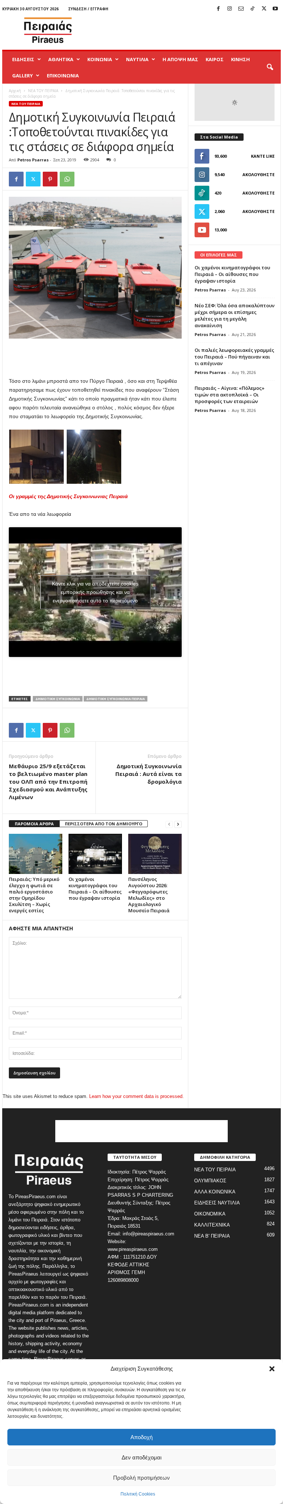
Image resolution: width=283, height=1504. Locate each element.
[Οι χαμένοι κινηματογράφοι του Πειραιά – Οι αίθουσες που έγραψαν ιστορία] (95, 854)
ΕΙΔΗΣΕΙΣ (23, 59)
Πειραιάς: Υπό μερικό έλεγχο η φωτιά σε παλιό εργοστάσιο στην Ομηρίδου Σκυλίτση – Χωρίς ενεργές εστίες (34, 895)
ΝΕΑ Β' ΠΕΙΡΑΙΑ (212, 1236)
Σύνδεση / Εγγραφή (88, 8)
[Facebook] (218, 9)
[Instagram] (229, 9)
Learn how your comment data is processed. (136, 1096)
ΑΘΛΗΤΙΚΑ (60, 59)
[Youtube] (275, 9)
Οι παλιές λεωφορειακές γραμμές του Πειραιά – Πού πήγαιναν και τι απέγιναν (234, 357)
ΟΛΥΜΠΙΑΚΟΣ (210, 1180)
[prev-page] (169, 824)
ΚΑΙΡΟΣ (215, 59)
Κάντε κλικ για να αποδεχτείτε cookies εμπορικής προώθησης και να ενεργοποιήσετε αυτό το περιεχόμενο (95, 592)
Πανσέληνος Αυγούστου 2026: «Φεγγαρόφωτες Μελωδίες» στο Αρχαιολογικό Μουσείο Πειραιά (149, 895)
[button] (272, 1368)
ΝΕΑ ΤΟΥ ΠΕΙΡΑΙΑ (43, 90)
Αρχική (15, 90)
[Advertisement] (187, 30)
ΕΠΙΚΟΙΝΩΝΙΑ (63, 75)
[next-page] (178, 824)
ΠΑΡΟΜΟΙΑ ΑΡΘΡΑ (34, 823)
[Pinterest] (50, 179)
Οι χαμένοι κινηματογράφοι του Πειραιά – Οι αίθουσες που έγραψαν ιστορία (95, 888)
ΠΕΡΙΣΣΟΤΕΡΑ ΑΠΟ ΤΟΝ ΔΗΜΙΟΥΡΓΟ (103, 823)
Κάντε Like (263, 156)
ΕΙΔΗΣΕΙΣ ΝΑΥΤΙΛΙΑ (217, 1203)
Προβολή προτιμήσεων (141, 1478)
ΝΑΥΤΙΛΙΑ (137, 59)
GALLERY (22, 75)
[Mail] (241, 9)
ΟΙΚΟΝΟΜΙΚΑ (210, 1214)
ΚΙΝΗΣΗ (240, 59)
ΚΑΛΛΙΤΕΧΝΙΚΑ (212, 1225)
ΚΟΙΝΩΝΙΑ (99, 59)
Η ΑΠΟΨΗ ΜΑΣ (180, 59)
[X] (263, 9)
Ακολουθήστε (258, 174)
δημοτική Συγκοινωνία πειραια (115, 698)
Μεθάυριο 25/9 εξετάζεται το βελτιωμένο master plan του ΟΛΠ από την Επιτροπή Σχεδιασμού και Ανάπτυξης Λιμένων (48, 781)
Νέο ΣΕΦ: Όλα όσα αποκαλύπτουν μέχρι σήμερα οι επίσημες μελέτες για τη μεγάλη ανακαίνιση (235, 315)
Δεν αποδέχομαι (141, 1457)
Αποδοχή (141, 1437)
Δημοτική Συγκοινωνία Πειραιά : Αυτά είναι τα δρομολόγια (148, 773)
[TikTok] (252, 9)
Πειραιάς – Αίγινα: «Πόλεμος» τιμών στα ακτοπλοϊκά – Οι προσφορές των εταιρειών (230, 395)
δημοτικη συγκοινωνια (57, 698)
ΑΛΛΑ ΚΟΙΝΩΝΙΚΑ (214, 1192)
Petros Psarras (33, 159)
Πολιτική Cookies (137, 1494)
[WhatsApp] (67, 179)
